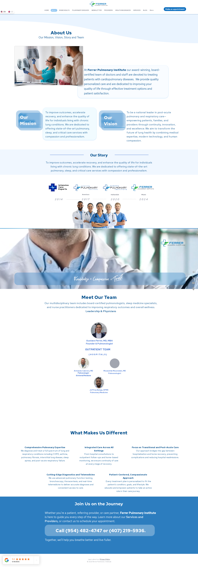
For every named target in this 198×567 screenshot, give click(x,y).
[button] (175, 9)
